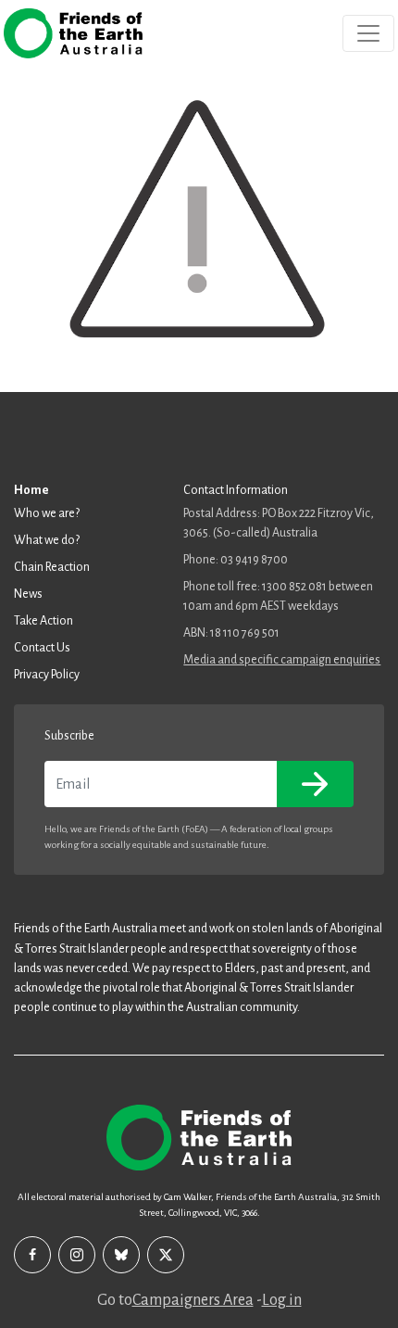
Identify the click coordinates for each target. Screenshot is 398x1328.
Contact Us (42, 647)
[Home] (73, 33)
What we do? (47, 540)
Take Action (43, 620)
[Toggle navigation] (368, 33)
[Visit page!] (32, 1254)
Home (31, 490)
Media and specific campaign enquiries (281, 659)
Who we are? (47, 513)
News (28, 594)
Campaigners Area (193, 1300)
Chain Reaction (52, 567)
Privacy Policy (47, 674)
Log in (282, 1300)
